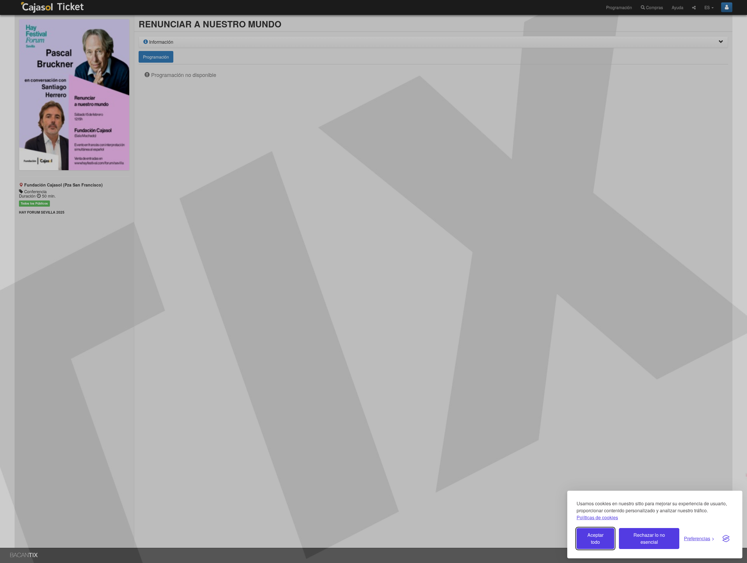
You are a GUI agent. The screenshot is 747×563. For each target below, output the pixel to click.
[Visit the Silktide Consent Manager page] (726, 539)
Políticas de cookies (597, 517)
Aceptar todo (595, 538)
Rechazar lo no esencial (649, 538)
